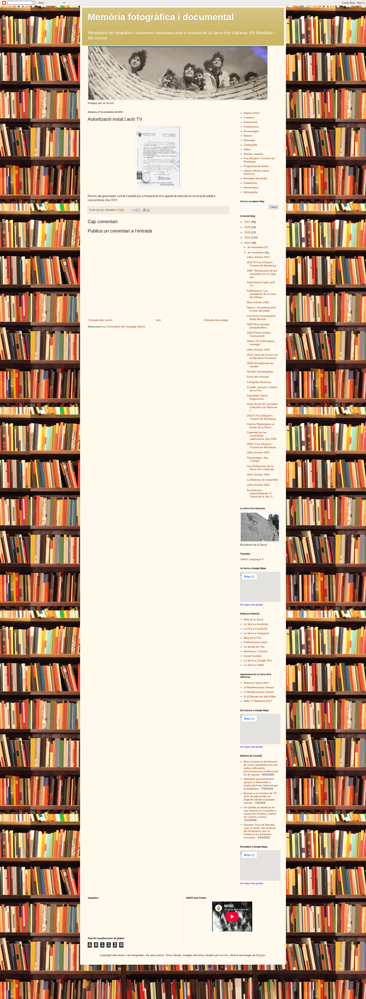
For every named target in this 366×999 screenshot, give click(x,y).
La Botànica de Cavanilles (262, 479)
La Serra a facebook (256, 624)
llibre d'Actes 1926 (258, 302)
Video (247, 149)
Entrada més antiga (216, 320)
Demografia (251, 192)
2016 (247, 227)
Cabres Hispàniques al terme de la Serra (260, 425)
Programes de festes (256, 166)
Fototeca (249, 117)
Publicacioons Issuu (255, 642)
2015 (247, 232)
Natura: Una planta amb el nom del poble (261, 309)
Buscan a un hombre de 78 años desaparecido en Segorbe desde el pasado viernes (260, 798)
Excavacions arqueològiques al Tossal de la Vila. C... (261, 493)
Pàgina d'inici (251, 112)
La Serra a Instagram (256, 633)
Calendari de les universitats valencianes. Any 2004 (262, 435)
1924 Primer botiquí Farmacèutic (259, 334)
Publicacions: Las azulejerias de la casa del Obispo (261, 294)
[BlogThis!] (137, 210)
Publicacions (251, 126)
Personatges (251, 131)
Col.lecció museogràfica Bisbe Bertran (261, 317)
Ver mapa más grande (251, 604)
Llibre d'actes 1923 (258, 474)
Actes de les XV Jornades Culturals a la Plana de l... (262, 407)
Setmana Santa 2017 (256, 682)
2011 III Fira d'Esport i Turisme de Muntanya (261, 264)
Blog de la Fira (252, 637)
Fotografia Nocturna (259, 382)
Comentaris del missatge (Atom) (125, 326)
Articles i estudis (253, 153)
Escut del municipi (258, 376)
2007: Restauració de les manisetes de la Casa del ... (262, 274)
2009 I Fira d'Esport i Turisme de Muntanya (261, 445)
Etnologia (249, 140)
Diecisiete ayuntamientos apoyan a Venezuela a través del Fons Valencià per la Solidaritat (261, 783)
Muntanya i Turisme (255, 651)
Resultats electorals (255, 178)
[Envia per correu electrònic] (134, 210)
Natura (248, 135)
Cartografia (250, 144)
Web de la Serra (253, 619)
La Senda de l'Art (254, 646)
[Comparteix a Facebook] (145, 210)
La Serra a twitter (254, 664)
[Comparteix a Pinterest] (148, 210)
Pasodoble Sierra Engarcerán (257, 397)
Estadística (250, 182)
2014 (247, 237)
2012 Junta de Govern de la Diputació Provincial (262, 356)
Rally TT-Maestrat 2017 (258, 700)
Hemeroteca (251, 187)
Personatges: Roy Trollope (257, 459)
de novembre (256, 252)
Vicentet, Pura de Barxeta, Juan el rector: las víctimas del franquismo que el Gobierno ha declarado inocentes (260, 831)
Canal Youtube (252, 655)
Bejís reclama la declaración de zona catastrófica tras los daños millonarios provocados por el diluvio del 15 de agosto (261, 768)
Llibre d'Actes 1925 (258, 349)
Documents (250, 122)
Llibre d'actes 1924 (258, 452)
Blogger (260, 955)
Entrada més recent (100, 320)
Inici (158, 320)
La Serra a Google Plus (258, 660)
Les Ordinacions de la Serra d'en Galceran (260, 468)
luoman (224, 955)
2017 (247, 221)
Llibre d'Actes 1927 (258, 257)
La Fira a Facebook (255, 628)
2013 (247, 242)
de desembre (256, 247)
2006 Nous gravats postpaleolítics (258, 326)
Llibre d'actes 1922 (258, 484)
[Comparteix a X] (141, 210)
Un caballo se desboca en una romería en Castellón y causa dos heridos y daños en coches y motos (260, 812)
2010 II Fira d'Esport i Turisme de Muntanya (261, 417)
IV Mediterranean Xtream (259, 687)
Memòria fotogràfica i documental (161, 17)
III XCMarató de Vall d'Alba (260, 696)
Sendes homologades (260, 371)
